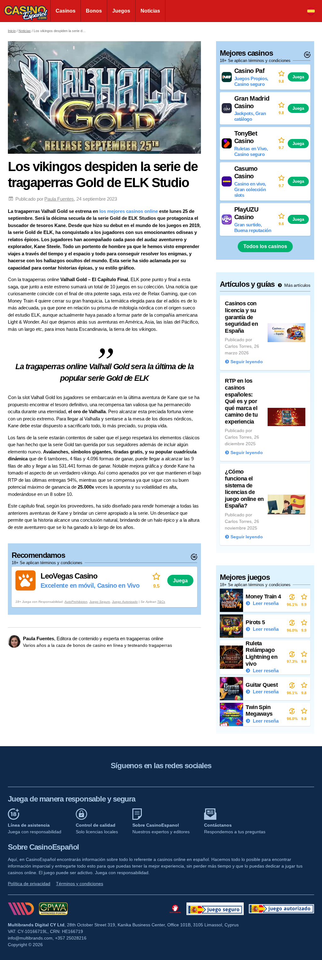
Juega (180, 580)
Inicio (12, 31)
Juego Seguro (99, 601)
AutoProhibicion (75, 601)
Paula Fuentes (59, 199)
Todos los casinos (265, 246)
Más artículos (296, 285)
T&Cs (161, 601)
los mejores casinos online (128, 211)
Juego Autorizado (125, 601)
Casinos (65, 11)
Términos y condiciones (79, 883)
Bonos (94, 11)
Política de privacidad (29, 883)
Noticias (150, 11)
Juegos (121, 11)
